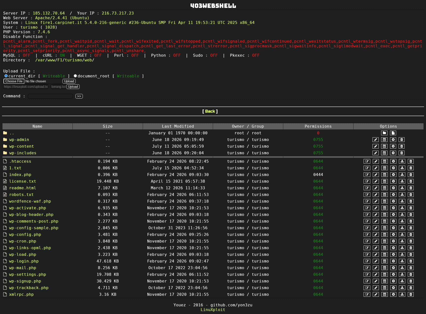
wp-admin (19, 139)
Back (210, 111)
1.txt (15, 168)
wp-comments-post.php (33, 221)
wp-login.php (24, 261)
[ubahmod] (393, 139)
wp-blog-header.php (31, 214)
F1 (59, 60)
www (51, 60)
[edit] (367, 161)
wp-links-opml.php (30, 247)
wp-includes (22, 153)
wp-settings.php (27, 274)
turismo (73, 60)
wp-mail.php (22, 267)
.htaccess (20, 161)
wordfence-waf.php (30, 201)
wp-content (21, 146)
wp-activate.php (27, 208)
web (88, 60)
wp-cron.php (22, 241)
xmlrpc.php (21, 294)
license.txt (22, 181)
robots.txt (21, 194)
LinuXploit (213, 309)
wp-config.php (25, 234)
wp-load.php (22, 254)
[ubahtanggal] (384, 139)
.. (11, 133)
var (41, 60)
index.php (20, 174)
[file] (393, 133)
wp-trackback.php (29, 287)
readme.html (22, 188)
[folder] (384, 133)
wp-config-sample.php (33, 228)
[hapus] (402, 139)
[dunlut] (402, 161)
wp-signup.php (25, 281)
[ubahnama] (376, 139)
